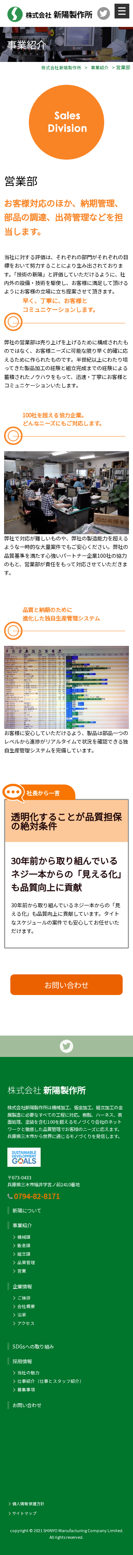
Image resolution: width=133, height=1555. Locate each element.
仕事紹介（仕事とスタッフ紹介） (50, 1381)
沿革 (21, 1315)
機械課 (24, 1237)
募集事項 (26, 1389)
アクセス (26, 1323)
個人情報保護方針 (28, 1503)
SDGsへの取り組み (33, 1346)
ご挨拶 (24, 1298)
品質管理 (26, 1262)
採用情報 (22, 1361)
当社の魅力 (28, 1372)
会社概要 (26, 1306)
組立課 (24, 1254)
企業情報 (22, 1286)
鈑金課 (24, 1245)
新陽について (27, 1210)
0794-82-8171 (37, 1195)
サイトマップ (24, 1513)
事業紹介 (100, 67)
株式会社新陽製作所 (61, 67)
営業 (21, 1271)
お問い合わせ (66, 984)
